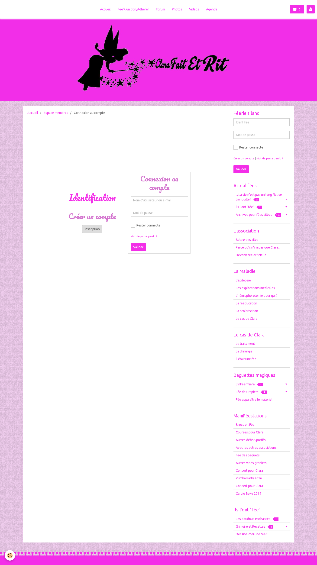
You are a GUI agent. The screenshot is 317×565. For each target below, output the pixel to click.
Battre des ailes (247, 240)
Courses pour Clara (249, 432)
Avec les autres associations (256, 447)
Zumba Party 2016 (249, 478)
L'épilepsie (243, 280)
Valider (138, 247)
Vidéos (194, 9)
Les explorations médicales (255, 288)
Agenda (211, 9)
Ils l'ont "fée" (248, 207)
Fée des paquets (248, 455)
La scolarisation (247, 311)
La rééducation (246, 303)
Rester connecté (148, 225)
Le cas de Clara (246, 318)
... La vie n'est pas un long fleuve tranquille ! (259, 197)
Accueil (105, 9)
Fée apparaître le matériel (254, 399)
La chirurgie (244, 351)
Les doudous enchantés (256, 519)
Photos (177, 9)
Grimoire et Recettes (254, 526)
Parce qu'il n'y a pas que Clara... (258, 247)
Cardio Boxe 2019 (248, 493)
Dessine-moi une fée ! (251, 534)
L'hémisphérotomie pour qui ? (257, 295)
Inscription (92, 229)
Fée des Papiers (250, 392)
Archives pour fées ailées (258, 214)
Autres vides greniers (251, 463)
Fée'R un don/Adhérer (133, 9)
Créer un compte (243, 158)
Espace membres (56, 113)
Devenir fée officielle (251, 255)
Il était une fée (246, 359)
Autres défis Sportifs (251, 440)
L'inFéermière (248, 384)
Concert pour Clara (249, 470)
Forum (160, 9)
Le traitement (245, 343)
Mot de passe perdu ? (144, 236)
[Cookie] (10, 555)
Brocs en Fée (245, 424)
